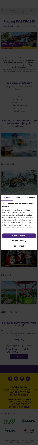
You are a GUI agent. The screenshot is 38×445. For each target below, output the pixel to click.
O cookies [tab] (31, 198)
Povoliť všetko (19, 235)
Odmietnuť (19, 246)
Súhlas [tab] (7, 198)
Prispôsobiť (17, 241)
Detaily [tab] (19, 198)
